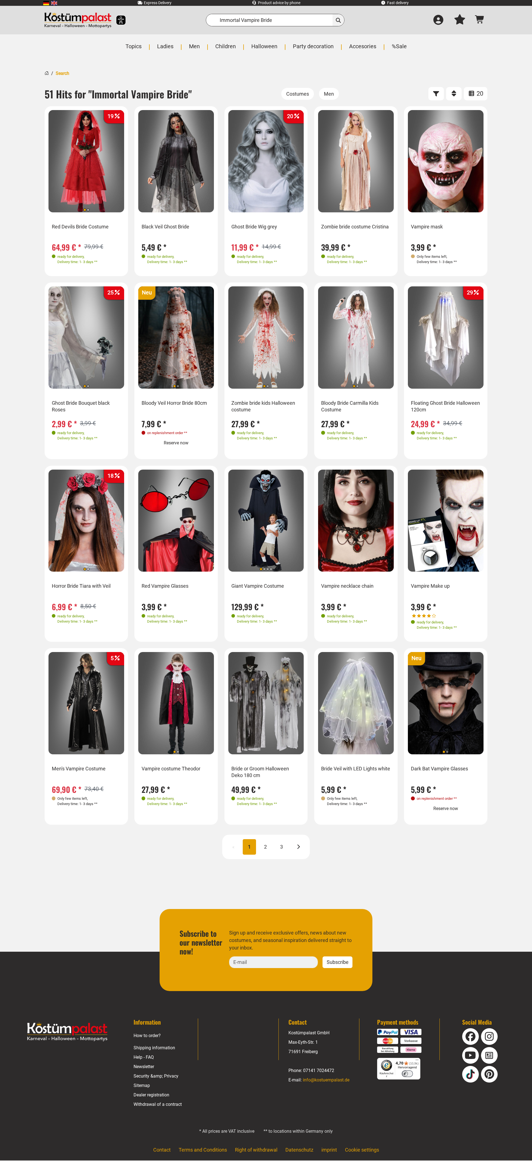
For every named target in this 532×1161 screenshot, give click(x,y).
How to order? (147, 1035)
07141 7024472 (318, 1070)
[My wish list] (459, 20)
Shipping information (154, 1047)
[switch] (407, 1073)
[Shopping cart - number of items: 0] (480, 20)
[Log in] (438, 20)
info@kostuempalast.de (326, 1080)
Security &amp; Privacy (156, 1076)
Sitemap (142, 1085)
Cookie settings (362, 1150)
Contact (162, 1150)
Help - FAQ (144, 1057)
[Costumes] (297, 94)
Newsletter (144, 1066)
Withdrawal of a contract (158, 1104)
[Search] (338, 20)
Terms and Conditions (203, 1150)
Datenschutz (299, 1150)
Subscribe (338, 962)
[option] (86, 161)
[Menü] (417, 1061)
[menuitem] (46, 3)
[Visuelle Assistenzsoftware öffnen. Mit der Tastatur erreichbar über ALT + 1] (117, 20)
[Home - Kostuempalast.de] (67, 1032)
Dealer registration (151, 1095)
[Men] (329, 94)
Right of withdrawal (256, 1150)
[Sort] (454, 93)
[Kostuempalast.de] (77, 20)
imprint (329, 1150)
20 (479, 93)
